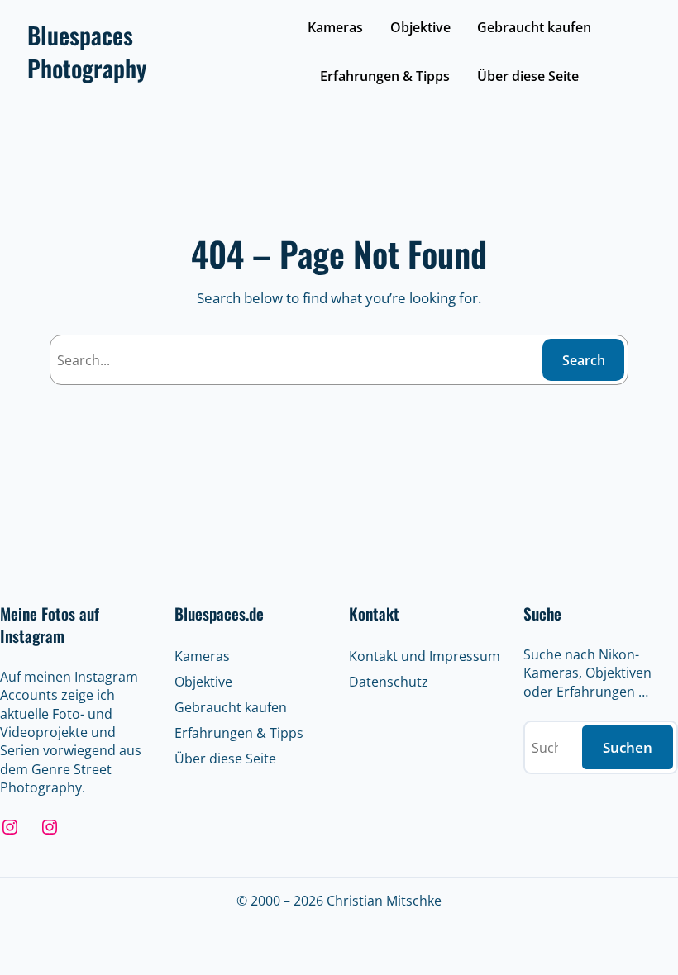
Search (583, 360)
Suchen (627, 747)
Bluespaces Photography (86, 51)
